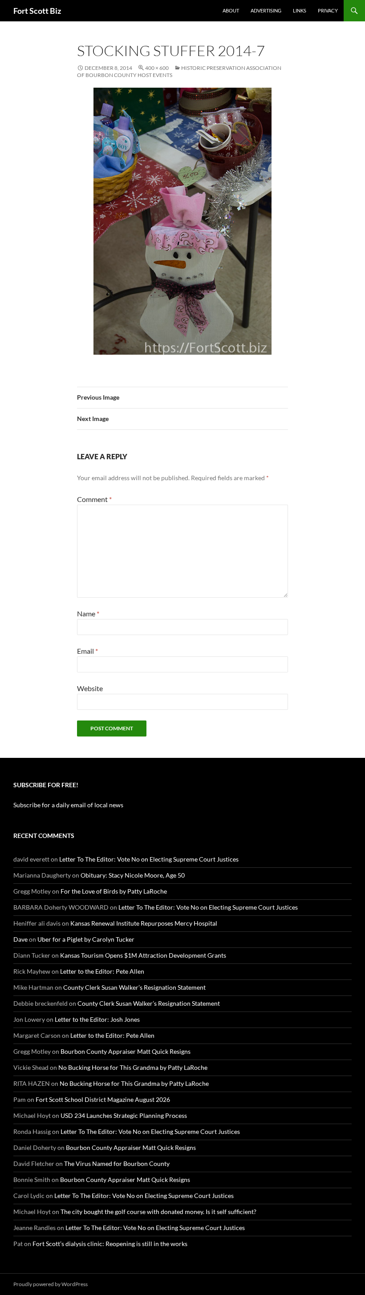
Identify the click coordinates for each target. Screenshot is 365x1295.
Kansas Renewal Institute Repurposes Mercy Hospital (143, 923)
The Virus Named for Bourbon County (117, 1163)
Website (90, 688)
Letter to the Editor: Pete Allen (102, 971)
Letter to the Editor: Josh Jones (97, 1019)
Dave (20, 939)
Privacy (328, 10)
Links (299, 10)
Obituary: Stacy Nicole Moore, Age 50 (133, 875)
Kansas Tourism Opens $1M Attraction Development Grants (143, 955)
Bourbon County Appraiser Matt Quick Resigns (126, 1051)
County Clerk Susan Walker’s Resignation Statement (134, 987)
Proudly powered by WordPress (50, 1284)
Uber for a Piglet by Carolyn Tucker (85, 939)
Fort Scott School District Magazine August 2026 (103, 1099)
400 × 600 (157, 68)
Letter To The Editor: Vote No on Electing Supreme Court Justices (149, 859)
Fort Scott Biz (37, 11)
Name (88, 613)
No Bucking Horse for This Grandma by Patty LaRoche (132, 1067)
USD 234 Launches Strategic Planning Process (124, 1115)
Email (87, 651)
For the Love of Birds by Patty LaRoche (114, 891)
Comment (94, 499)
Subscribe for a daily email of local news (68, 805)
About (231, 10)
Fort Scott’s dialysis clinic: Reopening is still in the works (109, 1243)
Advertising (266, 10)
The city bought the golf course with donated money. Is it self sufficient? (158, 1211)
